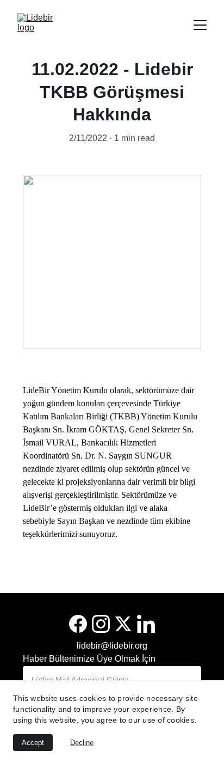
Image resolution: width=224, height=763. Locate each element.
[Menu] (200, 25)
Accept (33, 742)
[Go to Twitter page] (123, 624)
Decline (82, 742)
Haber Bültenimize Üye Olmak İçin (89, 658)
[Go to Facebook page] (78, 624)
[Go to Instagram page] (101, 624)
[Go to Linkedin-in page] (146, 624)
